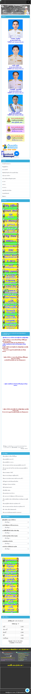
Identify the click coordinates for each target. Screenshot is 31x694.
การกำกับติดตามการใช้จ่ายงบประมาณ (10, 525)
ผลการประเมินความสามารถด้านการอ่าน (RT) (13, 478)
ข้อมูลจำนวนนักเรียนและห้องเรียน (11, 481)
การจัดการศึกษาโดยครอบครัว (10, 509)
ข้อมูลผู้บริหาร (5, 166)
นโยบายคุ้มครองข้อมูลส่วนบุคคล (9, 178)
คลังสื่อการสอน (7, 490)
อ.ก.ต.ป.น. (4, 187)
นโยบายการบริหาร (6, 175)
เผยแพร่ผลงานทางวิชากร (9, 493)
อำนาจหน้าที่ (5, 169)
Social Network (5, 193)
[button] (3, 10)
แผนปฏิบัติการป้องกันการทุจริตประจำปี (12, 503)
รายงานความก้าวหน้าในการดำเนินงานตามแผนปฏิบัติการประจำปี (15, 469)
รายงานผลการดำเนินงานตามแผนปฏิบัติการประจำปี (14, 465)
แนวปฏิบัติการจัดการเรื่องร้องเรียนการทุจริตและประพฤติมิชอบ (15, 500)
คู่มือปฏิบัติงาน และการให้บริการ (9, 519)
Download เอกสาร (8, 487)
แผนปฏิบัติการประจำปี (8, 459)
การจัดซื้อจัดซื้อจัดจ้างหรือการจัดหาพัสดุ (10, 530)
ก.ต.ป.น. (4, 184)
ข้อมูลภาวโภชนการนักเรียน (9, 484)
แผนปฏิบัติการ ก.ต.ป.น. (9, 462)
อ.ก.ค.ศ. (4, 181)
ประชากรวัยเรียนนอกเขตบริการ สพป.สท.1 (13, 512)
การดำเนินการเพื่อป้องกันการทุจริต (9, 546)
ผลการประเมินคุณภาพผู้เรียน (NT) (11, 475)
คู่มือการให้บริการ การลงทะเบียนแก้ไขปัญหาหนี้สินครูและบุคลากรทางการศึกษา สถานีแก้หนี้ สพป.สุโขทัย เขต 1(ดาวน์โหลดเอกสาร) (16, 359)
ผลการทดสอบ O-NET (8, 472)
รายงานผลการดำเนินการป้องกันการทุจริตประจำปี (14, 506)
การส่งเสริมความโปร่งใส (7, 541)
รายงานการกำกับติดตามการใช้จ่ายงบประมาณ (13, 496)
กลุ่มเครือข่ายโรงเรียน (6, 190)
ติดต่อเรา (4, 196)
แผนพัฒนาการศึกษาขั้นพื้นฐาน (10, 456)
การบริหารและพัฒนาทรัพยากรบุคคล (10, 535)
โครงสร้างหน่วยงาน (6, 163)
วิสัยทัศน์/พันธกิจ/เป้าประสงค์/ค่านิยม (10, 172)
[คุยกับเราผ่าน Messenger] (27, 690)
